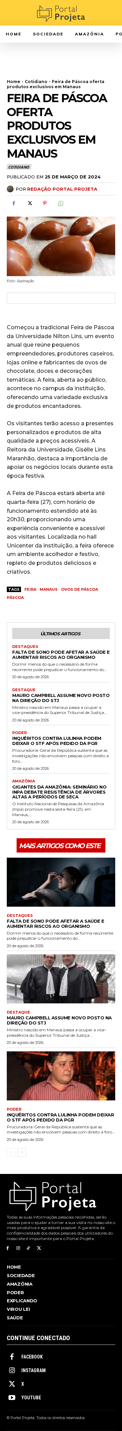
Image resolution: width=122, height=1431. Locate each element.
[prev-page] (11, 1152)
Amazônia (23, 781)
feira (30, 589)
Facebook (32, 1357)
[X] (29, 203)
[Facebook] (13, 203)
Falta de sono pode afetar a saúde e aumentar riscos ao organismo (61, 654)
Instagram (33, 1370)
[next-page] (22, 1152)
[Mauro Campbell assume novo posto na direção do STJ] (61, 978)
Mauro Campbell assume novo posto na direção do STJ (60, 698)
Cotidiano (36, 81)
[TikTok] (28, 1248)
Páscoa (15, 597)
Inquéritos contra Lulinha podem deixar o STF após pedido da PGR (56, 740)
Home (13, 81)
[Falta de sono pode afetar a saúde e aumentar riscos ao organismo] (61, 882)
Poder (19, 733)
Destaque (24, 690)
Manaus (49, 589)
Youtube (31, 1397)
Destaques (25, 647)
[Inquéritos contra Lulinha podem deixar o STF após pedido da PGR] (61, 1075)
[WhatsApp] (60, 203)
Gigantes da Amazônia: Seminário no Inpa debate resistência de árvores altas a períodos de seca (59, 792)
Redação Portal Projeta (62, 189)
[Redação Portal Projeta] (11, 189)
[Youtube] (12, 1398)
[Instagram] (18, 1248)
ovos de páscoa (79, 589)
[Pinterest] (45, 203)
